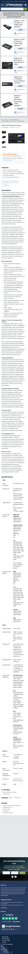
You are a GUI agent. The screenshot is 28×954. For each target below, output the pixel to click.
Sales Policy (5, 937)
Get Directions (4, 907)
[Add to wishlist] (12, 23)
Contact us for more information (11, 156)
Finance (4, 942)
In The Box (5, 185)
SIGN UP (22, 873)
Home (2, 119)
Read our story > (4, 895)
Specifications (14, 181)
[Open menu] (2, 5)
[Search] (25, 9)
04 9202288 (5, 903)
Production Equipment (14, 119)
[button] (5, 948)
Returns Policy (6, 940)
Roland (17, 127)
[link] (12, 877)
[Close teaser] (12, 952)
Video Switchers (20, 121)
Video (6, 119)
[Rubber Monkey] (14, 6)
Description (6, 181)
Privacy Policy (5, 939)
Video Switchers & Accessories (9, 121)
